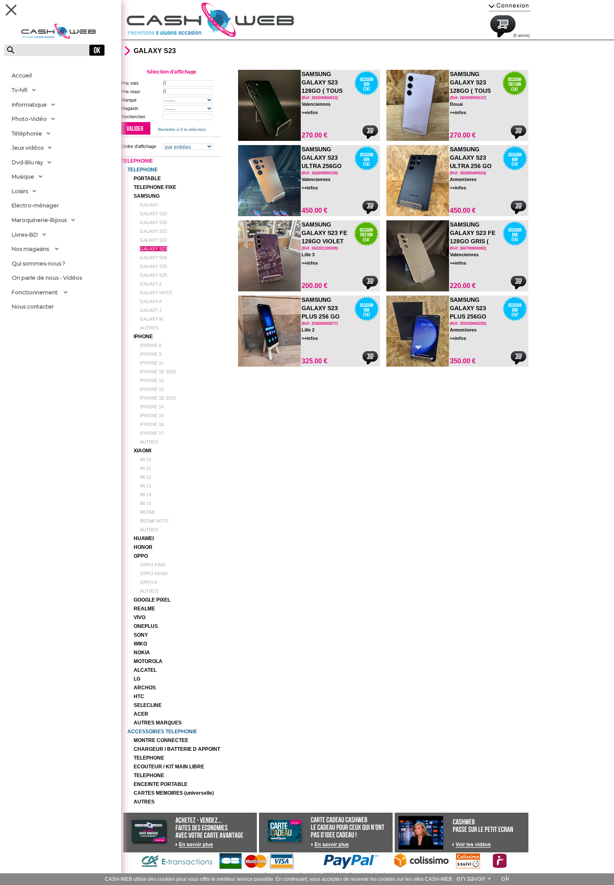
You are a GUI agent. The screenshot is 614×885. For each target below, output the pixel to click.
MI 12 (145, 476)
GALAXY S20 (153, 222)
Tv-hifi (20, 90)
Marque (129, 99)
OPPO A (148, 582)
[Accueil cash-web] (210, 20)
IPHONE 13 (152, 389)
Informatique (29, 104)
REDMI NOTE (154, 520)
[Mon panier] (511, 25)
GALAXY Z (151, 283)
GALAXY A (151, 301)
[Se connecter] (509, 5)
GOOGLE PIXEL (152, 600)
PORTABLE (147, 178)
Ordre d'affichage (138, 146)
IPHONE (143, 336)
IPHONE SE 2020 (158, 371)
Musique (23, 176)
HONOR (143, 547)
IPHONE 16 (152, 424)
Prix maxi (130, 91)
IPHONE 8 (150, 345)
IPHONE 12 (152, 380)
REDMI (147, 512)
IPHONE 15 (152, 415)
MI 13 (145, 485)
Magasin (129, 108)
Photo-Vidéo (29, 118)
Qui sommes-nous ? (38, 263)
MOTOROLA (148, 661)
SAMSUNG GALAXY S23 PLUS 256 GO (321, 308)
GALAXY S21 (153, 231)
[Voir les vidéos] (472, 844)
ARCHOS (145, 688)
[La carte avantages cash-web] (194, 844)
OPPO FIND (152, 564)
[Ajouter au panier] (370, 132)
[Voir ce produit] (269, 105)
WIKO (140, 644)
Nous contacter (33, 306)
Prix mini (129, 83)
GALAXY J (151, 310)
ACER (141, 714)
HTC (139, 696)
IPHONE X (151, 354)
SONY (141, 635)
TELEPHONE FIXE (155, 187)
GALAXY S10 (153, 213)
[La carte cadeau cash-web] (330, 844)
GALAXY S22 (153, 239)
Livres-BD (25, 234)
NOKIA (142, 652)
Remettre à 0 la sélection (182, 129)
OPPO (141, 556)
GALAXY (149, 204)
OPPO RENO (154, 573)
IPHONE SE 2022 (158, 397)
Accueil (22, 75)
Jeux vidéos (27, 147)
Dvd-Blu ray (27, 162)
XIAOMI (142, 451)
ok (505, 878)
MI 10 (145, 459)
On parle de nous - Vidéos (47, 277)
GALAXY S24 (153, 257)
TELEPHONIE (137, 161)
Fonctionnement (35, 292)
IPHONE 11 (151, 362)
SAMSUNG (147, 196)
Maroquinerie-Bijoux (39, 220)
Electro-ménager (35, 205)
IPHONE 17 (152, 433)
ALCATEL (145, 670)
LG (137, 679)
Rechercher (133, 116)
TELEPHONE (142, 170)
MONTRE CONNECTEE (161, 740)
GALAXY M (151, 318)
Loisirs (20, 191)
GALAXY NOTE (156, 292)
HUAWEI (144, 538)
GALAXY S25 (153, 266)
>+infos (310, 112)
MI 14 (145, 494)
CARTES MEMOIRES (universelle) (174, 793)
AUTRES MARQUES (158, 723)
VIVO (139, 617)
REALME (144, 609)
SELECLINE (148, 705)
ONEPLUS (146, 626)
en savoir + (474, 878)
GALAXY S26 (153, 275)
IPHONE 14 (152, 406)
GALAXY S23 (153, 248)
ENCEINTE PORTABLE (161, 784)
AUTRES (149, 327)
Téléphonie (27, 133)
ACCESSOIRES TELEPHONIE (162, 732)
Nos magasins (30, 248)
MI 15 (145, 503)
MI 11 (145, 468)
